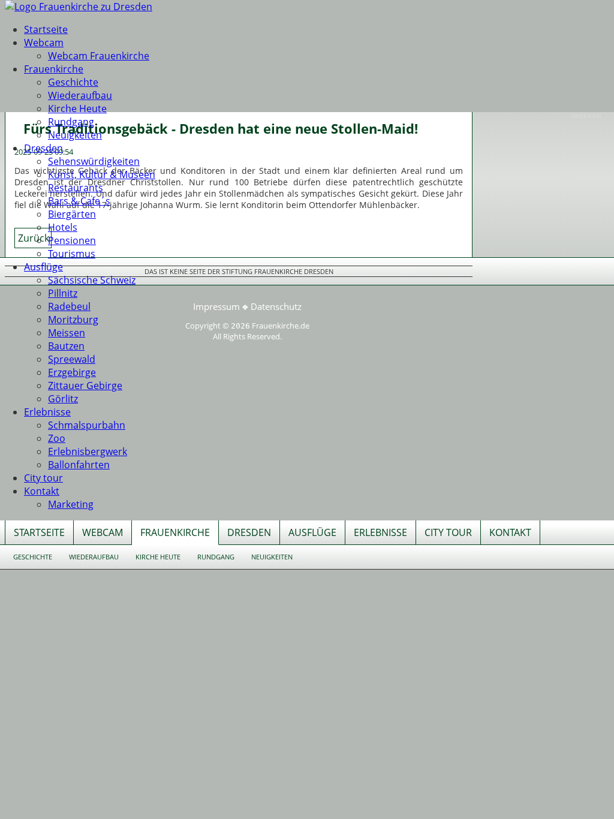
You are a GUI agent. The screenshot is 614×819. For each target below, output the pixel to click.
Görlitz (63, 398)
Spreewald (71, 359)
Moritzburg (73, 319)
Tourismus (71, 253)
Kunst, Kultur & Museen (101, 174)
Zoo (56, 438)
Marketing (71, 504)
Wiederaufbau (80, 95)
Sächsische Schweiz (92, 280)
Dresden (43, 148)
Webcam (44, 42)
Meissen (66, 332)
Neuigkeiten (75, 134)
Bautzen (66, 346)
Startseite (46, 29)
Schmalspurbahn (86, 425)
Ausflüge (43, 266)
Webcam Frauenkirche (98, 55)
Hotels (62, 227)
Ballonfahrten (79, 464)
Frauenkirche (53, 69)
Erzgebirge (72, 372)
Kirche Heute (77, 108)
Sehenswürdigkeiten (94, 161)
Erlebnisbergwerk (87, 451)
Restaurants (75, 187)
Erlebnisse (47, 411)
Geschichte (73, 82)
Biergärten (72, 214)
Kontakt (41, 491)
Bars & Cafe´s (79, 200)
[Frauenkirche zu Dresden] (78, 6)
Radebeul (69, 306)
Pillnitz (62, 293)
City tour (43, 477)
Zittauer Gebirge (85, 385)
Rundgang (71, 121)
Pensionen (72, 240)
